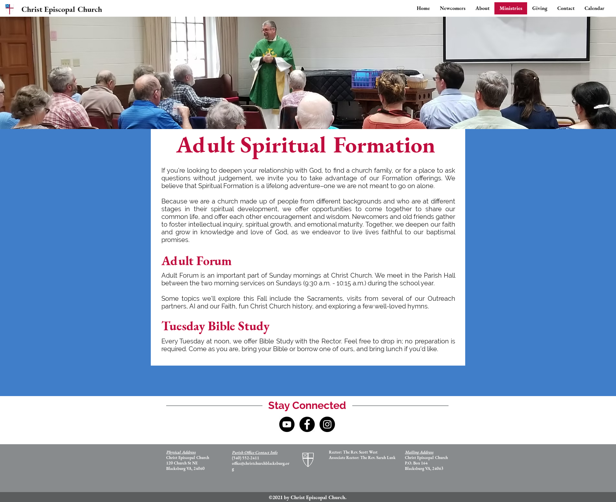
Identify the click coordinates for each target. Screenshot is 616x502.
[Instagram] (327, 424)
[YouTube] (287, 424)
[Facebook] (307, 424)
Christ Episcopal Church (61, 9)
